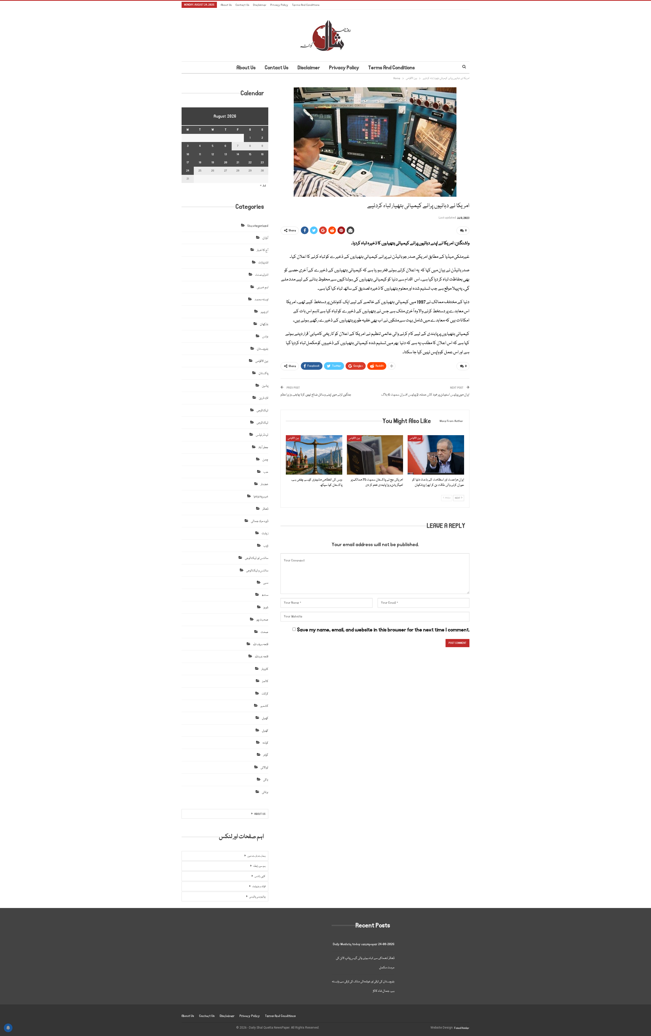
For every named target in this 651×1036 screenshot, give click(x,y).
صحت (264, 632)
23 (262, 162)
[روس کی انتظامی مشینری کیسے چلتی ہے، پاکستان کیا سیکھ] (314, 455)
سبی (265, 582)
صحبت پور (262, 619)
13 (225, 154)
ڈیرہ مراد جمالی (259, 521)
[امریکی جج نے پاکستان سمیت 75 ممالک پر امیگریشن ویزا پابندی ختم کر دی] (375, 455)
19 (212, 162)
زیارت (265, 533)
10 (187, 154)
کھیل (265, 718)
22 (249, 162)
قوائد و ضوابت (258, 887)
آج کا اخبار (262, 250)
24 (187, 170)
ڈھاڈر (265, 509)
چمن (265, 459)
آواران (265, 238)
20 (225, 162)
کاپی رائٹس (260, 876)
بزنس (265, 336)
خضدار (264, 484)
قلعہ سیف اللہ (260, 644)
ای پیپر (264, 311)
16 (262, 154)
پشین (265, 386)
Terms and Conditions (305, 5)
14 (237, 154)
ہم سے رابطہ (259, 866)
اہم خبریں (262, 287)
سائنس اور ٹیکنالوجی (256, 558)
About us (226, 5)
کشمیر (264, 706)
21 (237, 162)
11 (200, 154)
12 (212, 154)
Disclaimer (260, 5)
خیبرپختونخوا (261, 496)
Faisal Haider (461, 1028)
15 (250, 154)
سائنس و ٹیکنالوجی (257, 570)
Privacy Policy (279, 5)
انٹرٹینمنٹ (261, 275)
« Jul (263, 185)
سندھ (265, 595)
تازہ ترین (263, 398)
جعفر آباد (263, 447)
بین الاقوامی (293, 438)
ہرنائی (265, 792)
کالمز (265, 681)
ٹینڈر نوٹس (262, 435)
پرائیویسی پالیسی (257, 897)
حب (265, 472)
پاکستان (263, 373)
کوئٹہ (265, 743)
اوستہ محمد (261, 299)
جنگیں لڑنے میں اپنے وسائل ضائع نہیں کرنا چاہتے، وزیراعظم (315, 394)
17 (187, 162)
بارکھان (264, 324)
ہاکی (265, 779)
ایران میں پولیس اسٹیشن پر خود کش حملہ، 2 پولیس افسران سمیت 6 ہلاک (425, 394)
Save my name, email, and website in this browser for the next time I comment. (383, 630)
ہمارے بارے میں (256, 856)
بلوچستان (262, 349)
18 (200, 162)
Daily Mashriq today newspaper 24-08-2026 (363, 944)
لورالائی (264, 767)
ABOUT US (259, 814)
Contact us (242, 5)
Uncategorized (257, 225)
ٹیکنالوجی (262, 410)
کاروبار (264, 669)
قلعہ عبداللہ (261, 656)
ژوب (265, 546)
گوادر (265, 755)
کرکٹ (265, 693)
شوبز (265, 607)
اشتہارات (263, 262)
